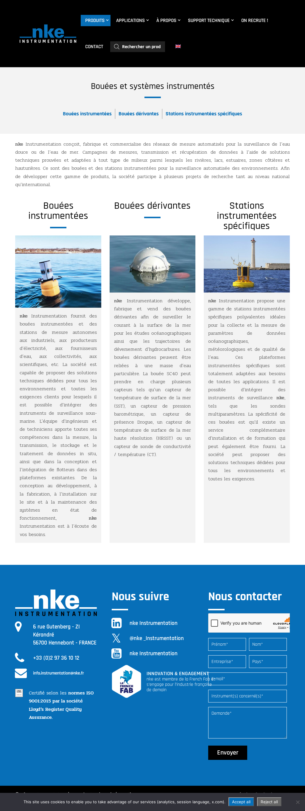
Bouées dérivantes (139, 113)
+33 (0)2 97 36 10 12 (56, 658)
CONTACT (94, 46)
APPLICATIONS (130, 20)
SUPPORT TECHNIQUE (209, 20)
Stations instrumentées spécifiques (204, 113)
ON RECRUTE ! (254, 20)
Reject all (269, 801)
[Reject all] (298, 802)
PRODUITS (95, 20)
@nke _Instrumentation (157, 638)
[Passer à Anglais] (179, 46)
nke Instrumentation (154, 623)
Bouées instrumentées (87, 113)
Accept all (241, 801)
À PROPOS (166, 20)
